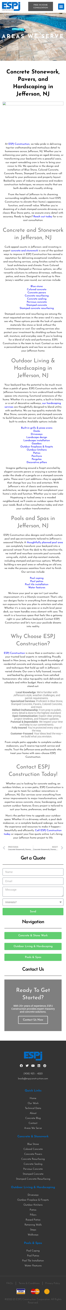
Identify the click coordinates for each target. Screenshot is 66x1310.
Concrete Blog (33, 1118)
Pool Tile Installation (33, 1260)
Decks (36, 431)
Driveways (37, 434)
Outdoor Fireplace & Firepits (33, 1200)
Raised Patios (33, 1219)
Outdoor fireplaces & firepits (36, 446)
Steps (33, 1229)
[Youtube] (33, 1065)
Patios (36, 453)
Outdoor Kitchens (33, 1205)
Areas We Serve (33, 1128)
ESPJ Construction (19, 144)
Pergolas (37, 459)
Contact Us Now (33, 1020)
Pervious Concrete (33, 1169)
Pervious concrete (37, 302)
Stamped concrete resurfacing (37, 308)
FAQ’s (9, 1283)
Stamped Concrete (33, 1174)
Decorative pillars (37, 462)
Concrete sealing (36, 299)
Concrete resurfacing (37, 295)
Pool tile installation (36, 584)
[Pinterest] (44, 1065)
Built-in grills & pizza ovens (36, 428)
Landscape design (36, 437)
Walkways (33, 1234)
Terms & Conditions (29, 1283)
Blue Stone (33, 1144)
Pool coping (36, 578)
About (33, 1113)
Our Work (33, 1103)
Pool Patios (33, 1255)
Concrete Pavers (33, 1154)
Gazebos (37, 443)
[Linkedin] (38, 1065)
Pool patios (36, 581)
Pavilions (37, 456)
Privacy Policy (52, 1283)
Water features (36, 587)
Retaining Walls (33, 1224)
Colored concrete (36, 289)
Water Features (33, 1265)
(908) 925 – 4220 (33, 1073)
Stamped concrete (36, 305)
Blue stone (37, 286)
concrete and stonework (24, 250)
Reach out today (42, 216)
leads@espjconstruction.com (33, 1078)
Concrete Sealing (33, 1164)
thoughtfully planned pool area (45, 542)
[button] (61, 6)
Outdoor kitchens (37, 450)
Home (33, 1098)
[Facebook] (21, 1065)
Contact (33, 1123)
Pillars (33, 1215)
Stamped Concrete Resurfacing (33, 1179)
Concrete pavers (36, 292)
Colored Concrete (33, 1149)
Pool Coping (33, 1250)
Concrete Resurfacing (33, 1159)
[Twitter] (27, 1065)
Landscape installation (36, 440)
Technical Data (33, 1108)
